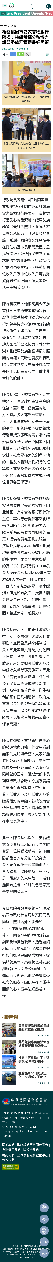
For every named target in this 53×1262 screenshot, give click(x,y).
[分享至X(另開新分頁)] (27, 54)
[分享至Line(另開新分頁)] (20, 54)
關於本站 (8, 1145)
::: (1, 26)
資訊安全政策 (11, 1149)
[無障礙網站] (10, 1166)
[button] (4, 5)
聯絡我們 (8, 1155)
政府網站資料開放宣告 (32, 1145)
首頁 (6, 26)
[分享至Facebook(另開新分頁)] (13, 54)
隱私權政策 (31, 1149)
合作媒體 (8, 1160)
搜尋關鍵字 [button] (48, 6)
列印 (47, 54)
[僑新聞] (18, 5)
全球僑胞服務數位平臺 (32, 1155)
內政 (13, 26)
